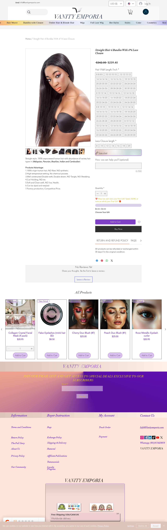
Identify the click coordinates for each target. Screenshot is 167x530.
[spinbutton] (101, 193)
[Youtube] (157, 437)
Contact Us (147, 415)
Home (28, 38)
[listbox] (116, 3)
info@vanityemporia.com (30, 2)
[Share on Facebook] (97, 260)
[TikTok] (153, 437)
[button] (116, 3)
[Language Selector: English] (130, 3)
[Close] (163, 526)
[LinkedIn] (149, 437)
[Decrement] (97, 193)
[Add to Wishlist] (139, 222)
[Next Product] (165, 329)
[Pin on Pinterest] (101, 260)
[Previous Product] (1, 329)
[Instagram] (142, 437)
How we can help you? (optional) (112, 159)
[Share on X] (111, 260)
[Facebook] (146, 437)
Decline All (142, 526)
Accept (156, 526)
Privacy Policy (103, 526)
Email (64, 384)
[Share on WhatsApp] (106, 260)
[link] (112, 240)
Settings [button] (130, 526)
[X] (161, 437)
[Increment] (105, 193)
